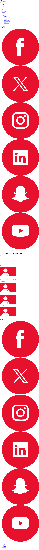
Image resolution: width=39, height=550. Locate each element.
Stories (3, 3)
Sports (3, 5)
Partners (3, 9)
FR (1, 0)
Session (5, 22)
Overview (5, 16)
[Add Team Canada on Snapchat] (20, 212)
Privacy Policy (4, 546)
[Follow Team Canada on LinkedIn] (20, 175)
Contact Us (3, 27)
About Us (3, 15)
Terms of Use (4, 547)
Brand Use (3, 25)
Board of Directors (6, 19)
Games (3, 6)
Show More (2, 319)
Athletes (3, 4)
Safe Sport (3, 24)
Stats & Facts (4, 11)
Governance (5, 17)
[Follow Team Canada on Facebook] (20, 357)
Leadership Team (6, 20)
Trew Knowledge (16, 548)
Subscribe (3, 26)
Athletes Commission (7, 21)
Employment (4, 14)
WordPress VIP (25, 548)
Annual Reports (6, 23)
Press (2, 10)
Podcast (3, 8)
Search (1, 250)
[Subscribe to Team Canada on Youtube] (20, 249)
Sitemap (3, 545)
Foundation (3, 12)
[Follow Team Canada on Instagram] (20, 138)
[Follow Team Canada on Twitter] (20, 101)
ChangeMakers (6, 548)
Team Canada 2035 (5, 13)
